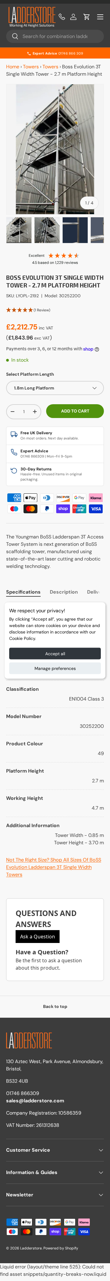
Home (12, 66)
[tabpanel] (55, 725)
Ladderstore (31, 1248)
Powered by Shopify (60, 1248)
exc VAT (42, 338)
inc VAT (46, 328)
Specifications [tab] (23, 592)
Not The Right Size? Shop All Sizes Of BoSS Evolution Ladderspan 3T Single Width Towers (53, 867)
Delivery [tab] (97, 592)
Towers (31, 66)
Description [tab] (64, 592)
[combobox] (55, 36)
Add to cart (75, 411)
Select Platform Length (30, 374)
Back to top (55, 1006)
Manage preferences (55, 668)
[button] (87, 17)
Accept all (55, 653)
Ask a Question (37, 936)
